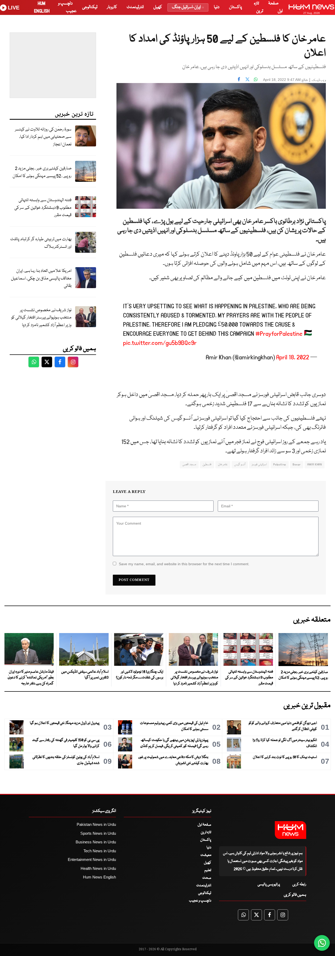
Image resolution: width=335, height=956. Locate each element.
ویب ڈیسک (319, 80)
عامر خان (223, 464)
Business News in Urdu (96, 842)
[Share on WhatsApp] (256, 79)
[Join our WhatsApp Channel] (322, 943)
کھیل (157, 7)
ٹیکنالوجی (89, 7)
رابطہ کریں (299, 884)
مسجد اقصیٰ (189, 464)
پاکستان (235, 7)
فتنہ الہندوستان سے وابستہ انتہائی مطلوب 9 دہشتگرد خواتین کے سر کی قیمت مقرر (42, 207)
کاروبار (112, 7)
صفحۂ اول (204, 825)
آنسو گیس (239, 464)
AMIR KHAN (314, 464)
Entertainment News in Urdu (92, 859)
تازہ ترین (206, 832)
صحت (206, 878)
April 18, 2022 (292, 357)
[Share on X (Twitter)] (247, 79)
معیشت (205, 855)
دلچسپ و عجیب (200, 901)
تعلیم (207, 870)
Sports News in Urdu (98, 833)
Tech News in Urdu (99, 851)
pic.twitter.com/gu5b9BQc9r (160, 343)
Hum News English (99, 877)
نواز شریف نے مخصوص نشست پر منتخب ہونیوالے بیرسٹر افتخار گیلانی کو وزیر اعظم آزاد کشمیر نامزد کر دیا (41, 317)
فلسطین (207, 464)
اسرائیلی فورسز (259, 464)
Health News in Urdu (98, 868)
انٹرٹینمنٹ (135, 7)
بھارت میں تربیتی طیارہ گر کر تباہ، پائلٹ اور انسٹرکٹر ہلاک (40, 243)
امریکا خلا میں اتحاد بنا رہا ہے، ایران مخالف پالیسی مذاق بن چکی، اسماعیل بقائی (41, 278)
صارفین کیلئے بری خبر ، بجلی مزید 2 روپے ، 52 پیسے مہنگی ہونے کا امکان (42, 172)
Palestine (279, 464)
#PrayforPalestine (279, 333)
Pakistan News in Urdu (96, 824)
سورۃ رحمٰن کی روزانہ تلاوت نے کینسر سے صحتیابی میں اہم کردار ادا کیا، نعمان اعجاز (43, 137)
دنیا (216, 7)
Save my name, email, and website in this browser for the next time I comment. (184, 564)
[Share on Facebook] (239, 79)
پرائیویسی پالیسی (269, 884)
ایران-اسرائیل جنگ (186, 7)
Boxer (297, 464)
